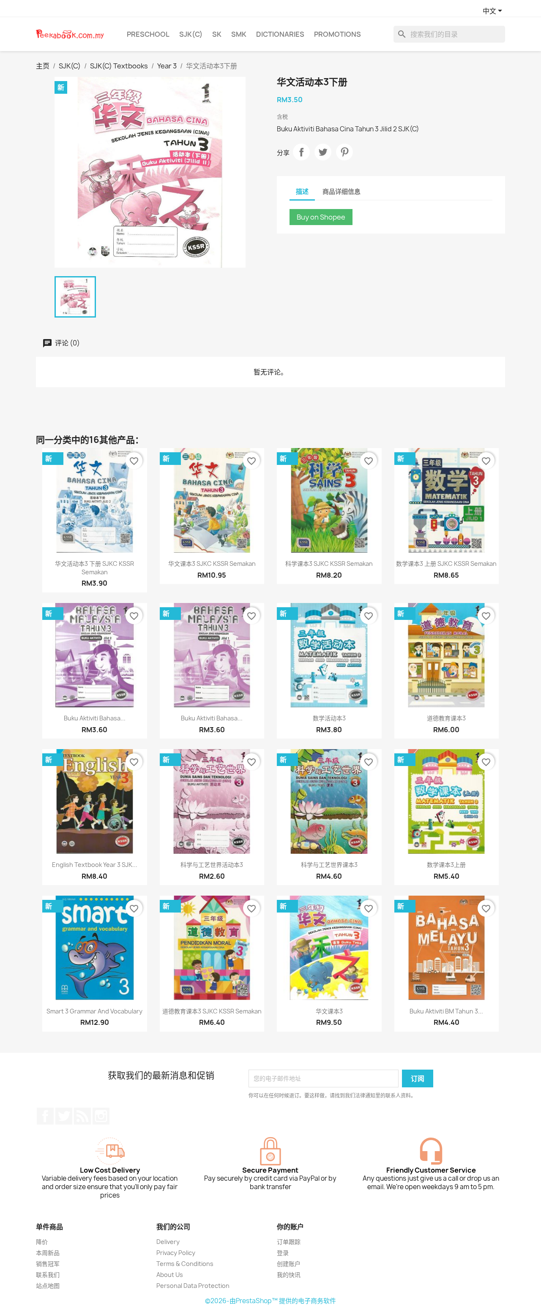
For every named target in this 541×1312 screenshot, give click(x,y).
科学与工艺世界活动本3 (211, 865)
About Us (169, 1275)
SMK (238, 34)
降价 (42, 1242)
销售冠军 (48, 1264)
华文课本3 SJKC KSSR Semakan (212, 564)
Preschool (148, 34)
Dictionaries (280, 34)
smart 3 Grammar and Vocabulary (94, 1011)
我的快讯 (289, 1275)
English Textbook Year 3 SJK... (94, 865)
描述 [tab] (302, 191)
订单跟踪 (289, 1242)
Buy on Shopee (321, 217)
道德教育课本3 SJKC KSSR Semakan (212, 1011)
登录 (283, 1253)
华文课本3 (329, 1011)
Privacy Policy (175, 1253)
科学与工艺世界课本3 (329, 865)
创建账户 (289, 1264)
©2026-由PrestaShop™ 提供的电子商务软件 (270, 1300)
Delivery (168, 1242)
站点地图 (48, 1286)
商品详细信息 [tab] (341, 191)
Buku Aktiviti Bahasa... (95, 718)
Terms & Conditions (184, 1264)
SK (216, 34)
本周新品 (48, 1253)
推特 (63, 1116)
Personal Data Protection (193, 1286)
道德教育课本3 (446, 718)
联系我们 (48, 1275)
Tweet (322, 152)
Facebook (45, 1116)
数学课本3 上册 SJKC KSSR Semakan (446, 564)
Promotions (337, 34)
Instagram (101, 1116)
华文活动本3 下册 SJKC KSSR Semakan (94, 568)
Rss (82, 1116)
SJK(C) (190, 34)
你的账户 (290, 1226)
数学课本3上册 (446, 865)
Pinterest (344, 152)
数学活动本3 (329, 718)
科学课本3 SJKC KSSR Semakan (329, 564)
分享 (301, 152)
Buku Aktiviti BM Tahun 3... (446, 1011)
